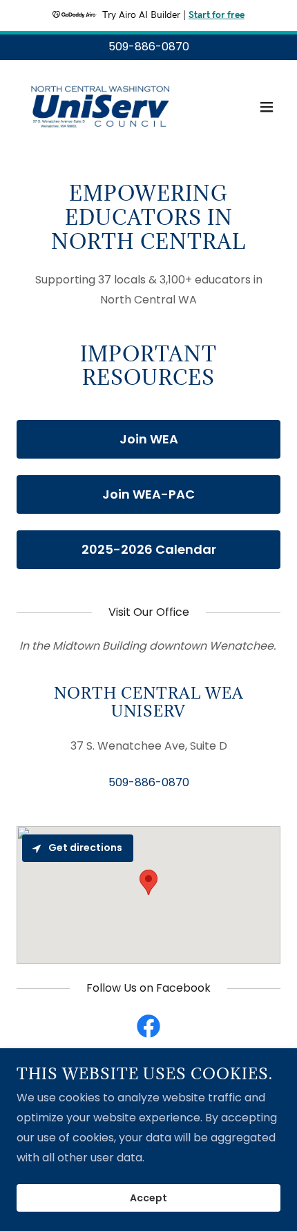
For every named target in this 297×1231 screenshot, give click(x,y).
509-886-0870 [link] (148, 46)
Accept (148, 1198)
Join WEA (148, 439)
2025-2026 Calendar (149, 549)
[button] (266, 107)
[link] (99, 107)
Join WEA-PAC (148, 494)
